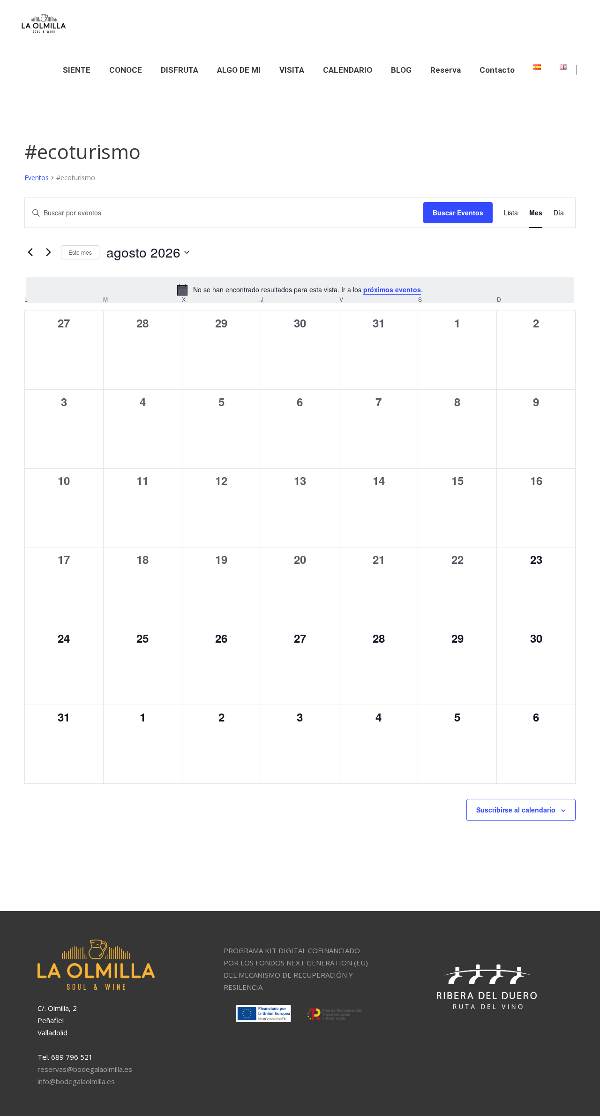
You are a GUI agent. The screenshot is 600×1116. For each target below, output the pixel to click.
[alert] (300, 290)
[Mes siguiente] (48, 252)
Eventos (36, 177)
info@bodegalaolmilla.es (76, 1081)
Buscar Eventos (458, 212)
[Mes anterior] (30, 252)
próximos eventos (392, 289)
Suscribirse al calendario (515, 809)
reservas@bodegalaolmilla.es (85, 1069)
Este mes (80, 252)
